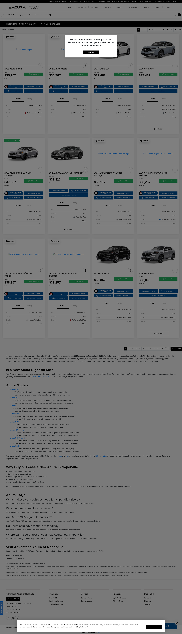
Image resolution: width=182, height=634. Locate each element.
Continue (91, 52)
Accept (154, 627)
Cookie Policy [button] (41, 627)
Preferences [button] (84, 627)
